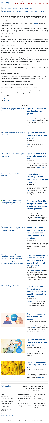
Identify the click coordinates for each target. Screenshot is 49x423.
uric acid (36, 23)
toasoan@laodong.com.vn (8, 415)
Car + (36, 11)
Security (38, 217)
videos (28, 245)
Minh (28, 190)
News (26, 8)
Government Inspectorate (36, 270)
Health (26, 11)
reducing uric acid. (41, 167)
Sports (15, 8)
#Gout (5, 99)
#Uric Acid (6, 100)
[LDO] (13, 109)
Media (9, 8)
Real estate (19, 11)
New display (43, 11)
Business (21, 8)
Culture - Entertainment (8, 11)
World (31, 11)
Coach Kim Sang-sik (32, 301)
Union (31, 8)
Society (4, 8)
